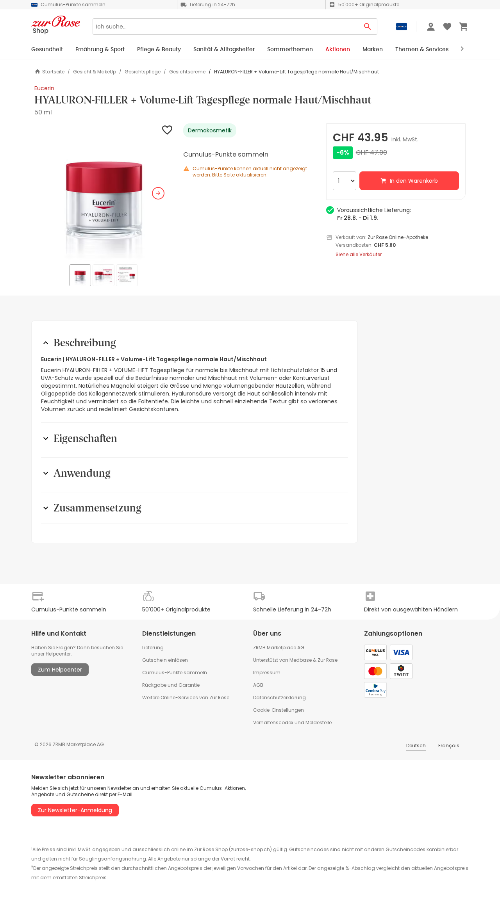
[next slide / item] (158, 193)
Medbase (300, 660)
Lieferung (153, 647)
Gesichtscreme (187, 72)
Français (448, 745)
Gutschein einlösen (165, 660)
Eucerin (44, 88)
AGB (258, 685)
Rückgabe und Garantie (171, 685)
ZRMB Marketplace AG (278, 647)
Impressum (266, 672)
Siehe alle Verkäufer (359, 254)
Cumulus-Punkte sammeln (174, 672)
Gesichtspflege (143, 72)
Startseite (53, 71)
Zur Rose (328, 660)
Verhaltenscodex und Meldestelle (292, 722)
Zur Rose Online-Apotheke (398, 237)
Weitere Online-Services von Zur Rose (185, 697)
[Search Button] (367, 26)
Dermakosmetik (210, 130)
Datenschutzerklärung (279, 697)
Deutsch (416, 745)
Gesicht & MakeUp (94, 72)
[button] (104, 193)
